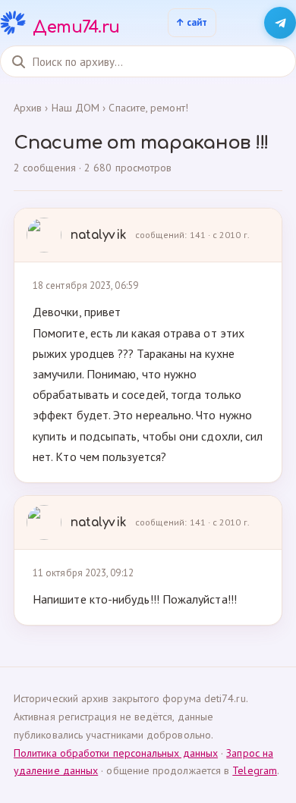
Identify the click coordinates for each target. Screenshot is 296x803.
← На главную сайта (192, 22)
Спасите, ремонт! (148, 107)
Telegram (254, 770)
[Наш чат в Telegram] (280, 23)
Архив (28, 107)
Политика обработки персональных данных (116, 753)
